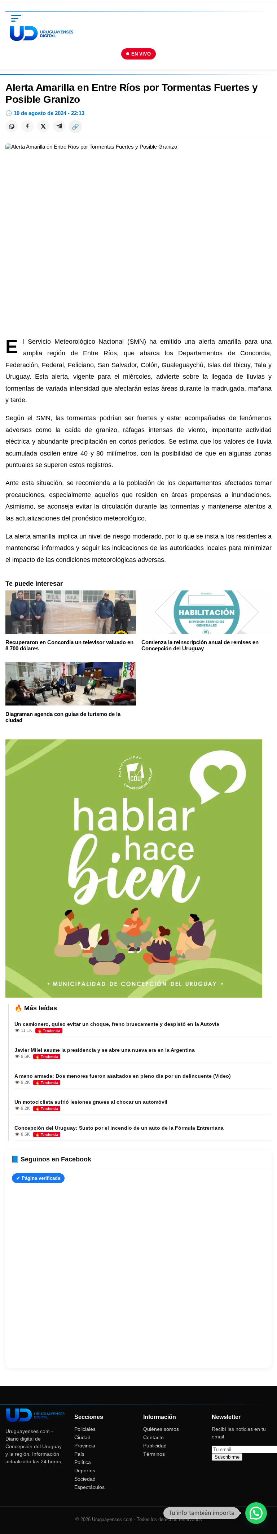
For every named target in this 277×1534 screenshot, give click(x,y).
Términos (154, 1454)
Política (82, 1462)
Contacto (153, 1437)
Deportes (84, 1470)
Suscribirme (227, 1457)
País (79, 1454)
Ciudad (82, 1437)
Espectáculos (89, 1487)
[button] (256, 1513)
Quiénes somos (161, 1429)
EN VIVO (141, 54)
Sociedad (85, 1479)
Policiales (85, 1429)
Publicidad (155, 1446)
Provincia (84, 1446)
